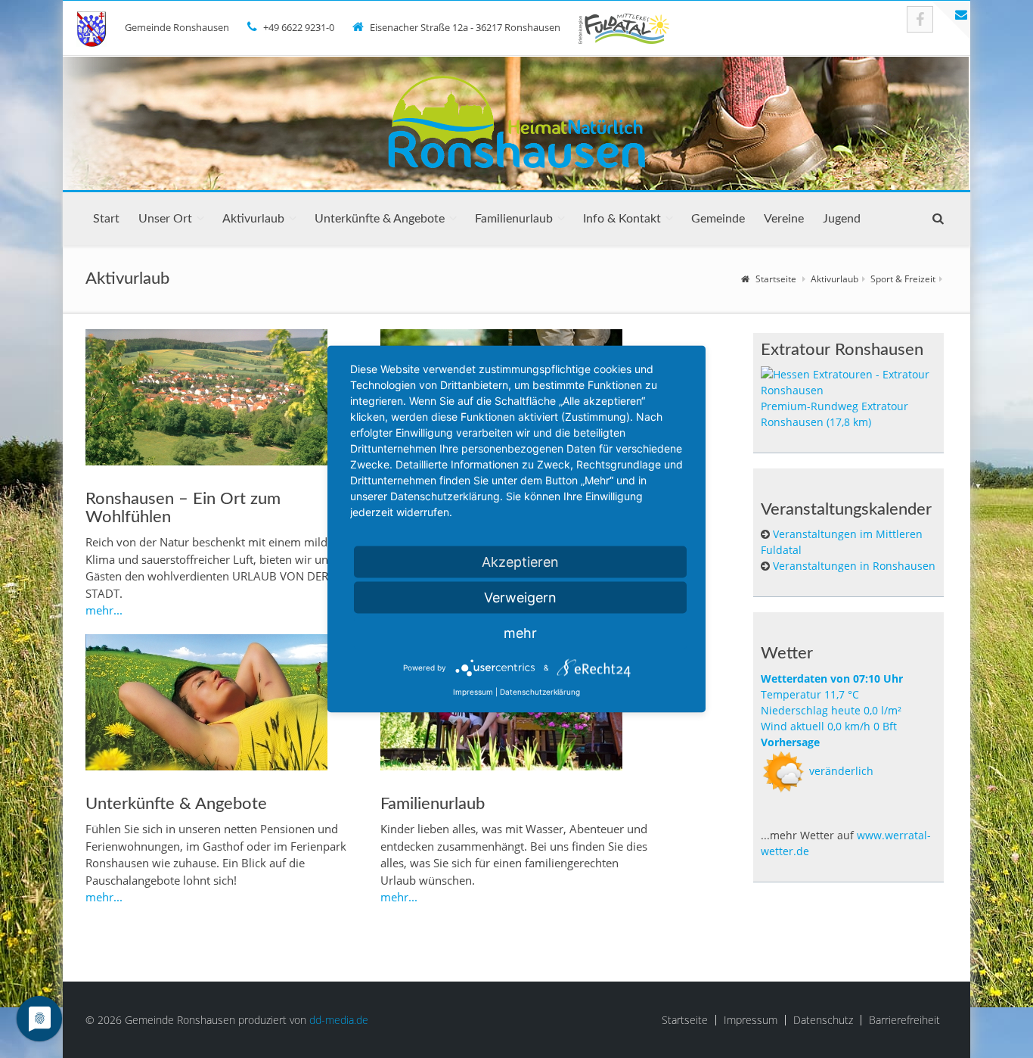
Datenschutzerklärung (540, 691)
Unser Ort (165, 219)
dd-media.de (338, 1020)
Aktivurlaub (253, 219)
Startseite (775, 278)
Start (106, 219)
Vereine (784, 219)
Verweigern (520, 597)
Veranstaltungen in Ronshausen (854, 566)
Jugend (842, 219)
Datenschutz (823, 1020)
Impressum (750, 1020)
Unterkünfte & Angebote (380, 219)
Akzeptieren (520, 562)
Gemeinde (718, 219)
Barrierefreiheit (904, 1020)
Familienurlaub (514, 219)
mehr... (104, 610)
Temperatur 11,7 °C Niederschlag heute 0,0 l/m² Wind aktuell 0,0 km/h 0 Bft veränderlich (832, 725)
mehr (520, 633)
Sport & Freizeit (902, 278)
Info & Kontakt (622, 219)
